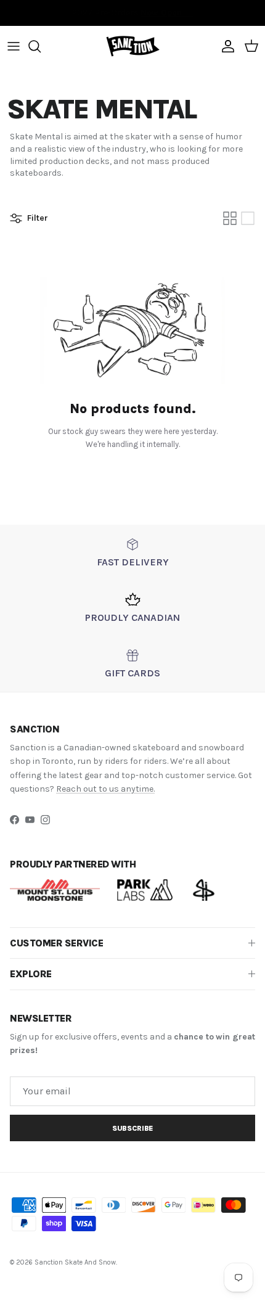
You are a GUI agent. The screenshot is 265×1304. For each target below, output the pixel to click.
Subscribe (132, 1128)
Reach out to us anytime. (105, 789)
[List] (247, 218)
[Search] (40, 46)
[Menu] (13, 46)
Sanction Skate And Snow (75, 1262)
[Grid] (229, 218)
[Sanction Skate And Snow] (133, 46)
